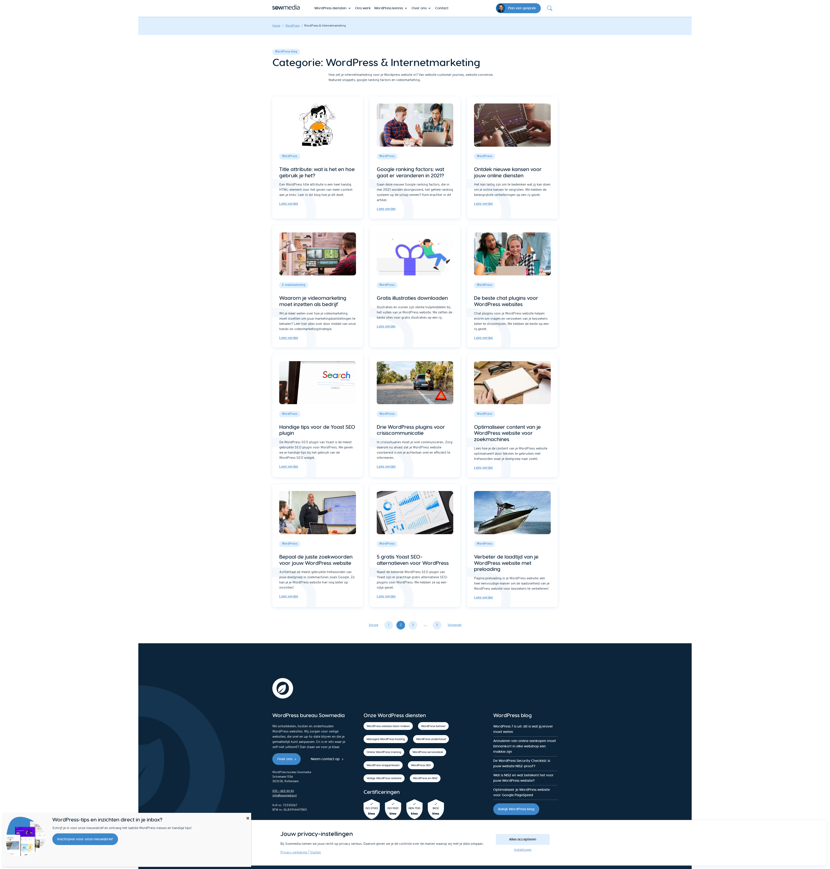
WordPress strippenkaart (383, 765)
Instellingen (523, 850)
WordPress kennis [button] (388, 8)
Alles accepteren (522, 839)
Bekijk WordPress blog (516, 809)
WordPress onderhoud (431, 739)
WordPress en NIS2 (425, 778)
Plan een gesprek (522, 8)
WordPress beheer (433, 726)
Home (276, 25)
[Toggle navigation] (549, 8)
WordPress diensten (330, 8)
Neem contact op (325, 759)
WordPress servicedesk (427, 752)
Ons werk (363, 8)
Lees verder (288, 203)
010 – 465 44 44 (283, 791)
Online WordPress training (384, 752)
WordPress (292, 25)
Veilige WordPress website (384, 778)
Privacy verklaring (294, 852)
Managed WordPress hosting (386, 739)
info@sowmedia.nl (284, 795)
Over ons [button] (419, 8)
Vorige (373, 625)
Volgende (454, 625)
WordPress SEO (421, 765)
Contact (442, 8)
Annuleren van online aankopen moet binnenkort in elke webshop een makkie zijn (524, 746)
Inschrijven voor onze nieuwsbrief (85, 839)
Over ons (284, 759)
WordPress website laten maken (388, 726)
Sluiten (315, 852)
